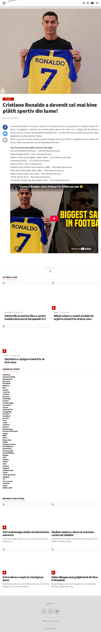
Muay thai (7, 440)
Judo (56, 312)
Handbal (6, 416)
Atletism (6, 374)
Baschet (6, 381)
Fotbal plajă (8, 403)
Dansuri (6, 396)
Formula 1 (7, 405)
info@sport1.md (52, 621)
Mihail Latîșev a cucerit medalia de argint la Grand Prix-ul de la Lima (74, 317)
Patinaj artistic (9, 444)
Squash (6, 468)
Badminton (8, 379)
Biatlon (6, 385)
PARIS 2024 (7, 487)
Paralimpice (8, 446)
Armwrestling (9, 377)
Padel (5, 442)
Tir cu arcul (7, 481)
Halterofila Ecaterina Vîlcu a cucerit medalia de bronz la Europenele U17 (25, 317)
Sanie (5, 461)
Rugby (5, 455)
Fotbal (5, 401)
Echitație (7, 398)
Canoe (5, 390)
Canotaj (6, 392)
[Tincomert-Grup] (50, 271)
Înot (4, 420)
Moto (5, 437)
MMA (5, 435)
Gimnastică (8, 409)
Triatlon (6, 483)
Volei (5, 485)
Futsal (5, 407)
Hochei (6, 418)
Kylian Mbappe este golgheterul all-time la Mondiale (74, 578)
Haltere (8, 312)
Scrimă (6, 466)
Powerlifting (8, 453)
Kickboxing (8, 429)
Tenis (5, 472)
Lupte (5, 433)
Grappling (7, 411)
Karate (6, 427)
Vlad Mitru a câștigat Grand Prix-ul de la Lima (24, 361)
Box (4, 387)
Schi (4, 464)
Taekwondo (8, 470)
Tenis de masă (9, 474)
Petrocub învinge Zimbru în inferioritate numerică (26, 533)
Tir (4, 479)
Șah (4, 457)
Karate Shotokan (10, 431)
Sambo (6, 459)
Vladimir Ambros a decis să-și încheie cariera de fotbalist (72, 533)
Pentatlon (7, 448)
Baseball (6, 383)
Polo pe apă (8, 451)
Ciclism (6, 394)
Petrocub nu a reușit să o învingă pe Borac (23, 578)
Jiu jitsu (6, 424)
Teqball (6, 477)
